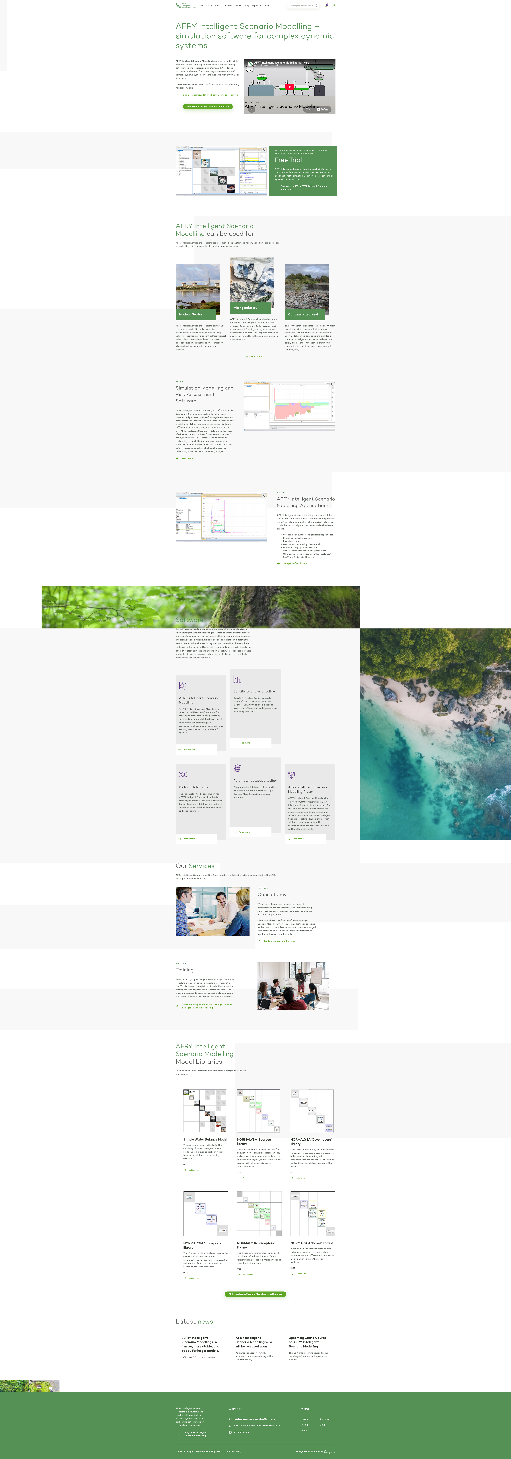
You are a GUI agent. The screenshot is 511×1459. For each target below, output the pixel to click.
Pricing (239, 5)
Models (218, 5)
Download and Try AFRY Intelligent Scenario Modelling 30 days (304, 188)
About (267, 5)
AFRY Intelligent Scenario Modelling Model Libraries (255, 1294)
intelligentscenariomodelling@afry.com (254, 1419)
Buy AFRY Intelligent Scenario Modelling (208, 106)
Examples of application (295, 563)
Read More (256, 356)
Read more (187, 458)
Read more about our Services (279, 941)
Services (228, 5)
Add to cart (194, 1170)
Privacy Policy (234, 1451)
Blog (247, 5)
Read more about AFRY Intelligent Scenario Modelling (210, 95)
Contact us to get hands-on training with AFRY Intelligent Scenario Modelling (207, 1006)
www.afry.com (241, 1432)
